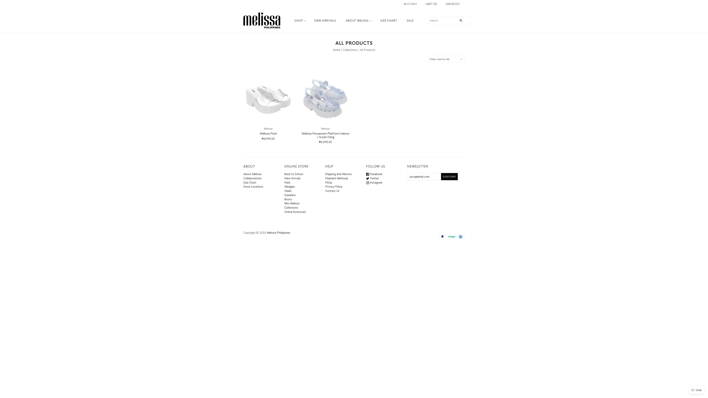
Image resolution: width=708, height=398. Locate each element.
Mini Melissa (291, 203)
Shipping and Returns (338, 174)
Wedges (289, 186)
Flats (287, 182)
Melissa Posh (268, 133)
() (431, 4)
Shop (298, 20)
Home (336, 50)
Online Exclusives (295, 212)
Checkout (453, 4)
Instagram (375, 182)
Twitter (374, 178)
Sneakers (290, 195)
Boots (288, 199)
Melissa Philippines (278, 232)
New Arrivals (325, 20)
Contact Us (332, 191)
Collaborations (252, 178)
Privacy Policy (333, 186)
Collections (350, 50)
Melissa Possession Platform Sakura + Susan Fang (325, 135)
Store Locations (253, 186)
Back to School (293, 174)
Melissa (268, 128)
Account (410, 4)
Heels (287, 191)
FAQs (328, 182)
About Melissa (357, 20)
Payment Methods (336, 178)
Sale (410, 20)
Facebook (375, 174)
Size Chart (388, 20)
